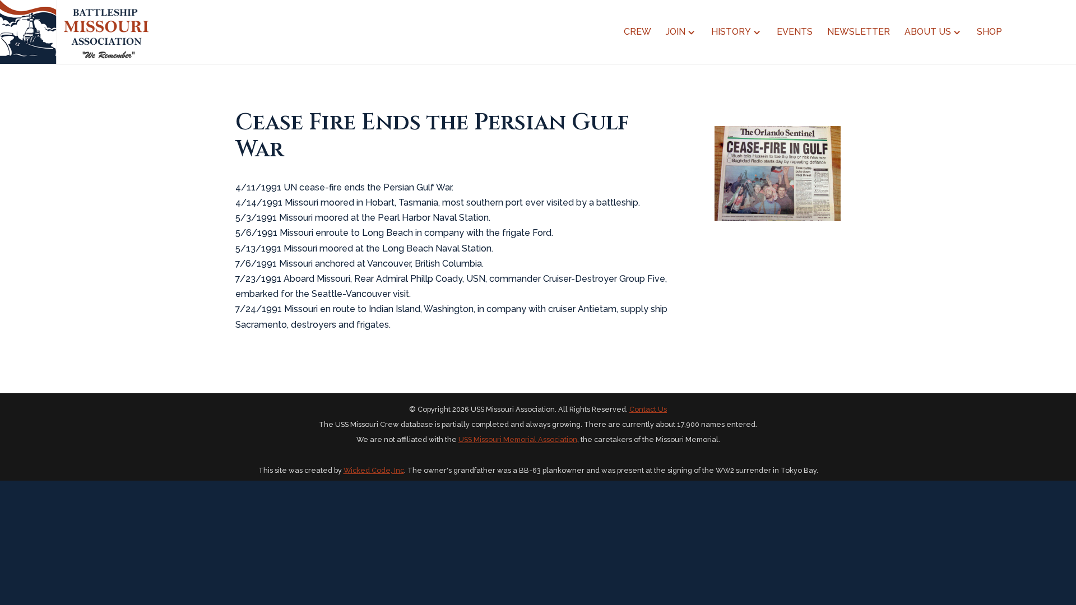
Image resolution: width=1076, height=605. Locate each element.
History (731, 32)
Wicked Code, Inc (374, 470)
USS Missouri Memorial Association (517, 439)
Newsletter (858, 32)
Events (795, 32)
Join (675, 32)
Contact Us (648, 409)
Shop (989, 32)
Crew (637, 32)
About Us (928, 32)
